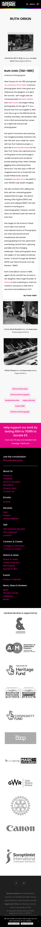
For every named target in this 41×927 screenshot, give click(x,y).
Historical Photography (19, 394)
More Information (27, 923)
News (5, 589)
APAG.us (7, 282)
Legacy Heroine (29, 400)
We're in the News (11, 481)
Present (7, 515)
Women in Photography (19, 412)
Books (6, 599)
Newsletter (8, 485)
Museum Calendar (12, 579)
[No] (38, 921)
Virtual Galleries (10, 518)
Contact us (8, 491)
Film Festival (9, 565)
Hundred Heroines (12, 400)
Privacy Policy (9, 488)
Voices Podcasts (11, 562)
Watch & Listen (10, 559)
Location (7, 535)
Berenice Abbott (26, 99)
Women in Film (10, 569)
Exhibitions (8, 596)
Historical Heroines (20, 389)
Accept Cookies (14, 923)
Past (5, 512)
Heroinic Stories (10, 593)
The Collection (10, 532)
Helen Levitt (13, 102)
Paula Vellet (20, 406)
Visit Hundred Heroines (14, 529)
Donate (6, 501)
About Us (7, 475)
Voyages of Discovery (13, 545)
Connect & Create (12, 549)
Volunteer (8, 478)
